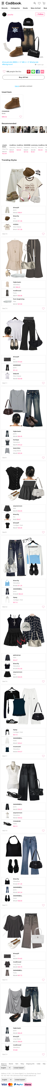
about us (4, 1064)
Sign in (17, 86)
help (44, 1064)
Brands (5, 8)
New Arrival (35, 8)
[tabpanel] (4, 140)
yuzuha (10, 15)
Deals (25, 8)
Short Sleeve (6, 149)
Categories (15, 8)
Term (16, 1064)
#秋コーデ (25, 62)
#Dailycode (34, 62)
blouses (40, 147)
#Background (7, 64)
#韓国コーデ (17, 62)
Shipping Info (30, 1064)
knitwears (27, 147)
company (4, 1065)
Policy (22, 1064)
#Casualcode (7, 62)
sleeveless (12, 147)
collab (38, 1064)
